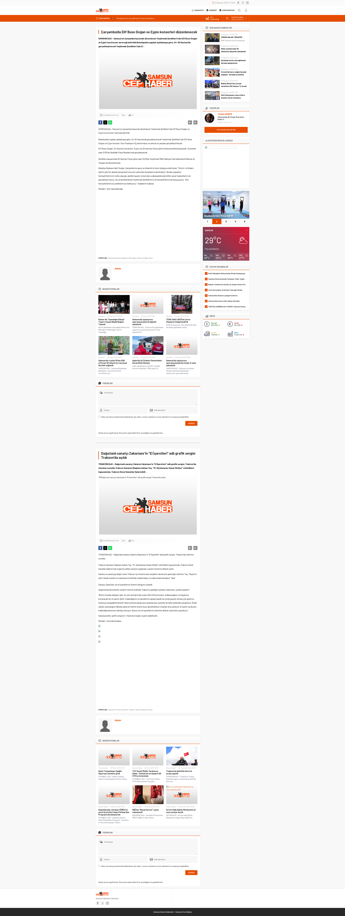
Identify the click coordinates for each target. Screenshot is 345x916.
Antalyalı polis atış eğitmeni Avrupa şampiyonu (135, 18)
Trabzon (132, 710)
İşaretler (125, 710)
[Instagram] (247, 3)
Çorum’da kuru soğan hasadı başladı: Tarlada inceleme (233, 73)
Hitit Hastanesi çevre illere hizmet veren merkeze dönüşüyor (233, 98)
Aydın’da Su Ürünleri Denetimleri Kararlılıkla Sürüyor (147, 361)
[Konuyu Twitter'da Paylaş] (105, 122)
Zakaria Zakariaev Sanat (143, 710)
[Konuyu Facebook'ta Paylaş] (100, 122)
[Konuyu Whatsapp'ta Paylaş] (110, 122)
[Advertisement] (147, 222)
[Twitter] (243, 3)
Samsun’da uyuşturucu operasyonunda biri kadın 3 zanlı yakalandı (181, 363)
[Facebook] (238, 3)
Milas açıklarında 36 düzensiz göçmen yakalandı (233, 50)
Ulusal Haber (103, 768)
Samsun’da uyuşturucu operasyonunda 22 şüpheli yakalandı (144, 321)
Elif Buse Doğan (142, 258)
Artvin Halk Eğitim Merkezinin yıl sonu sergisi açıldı (181, 811)
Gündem (101, 316)
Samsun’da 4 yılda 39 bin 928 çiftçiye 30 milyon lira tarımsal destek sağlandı (112, 363)
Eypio (151, 258)
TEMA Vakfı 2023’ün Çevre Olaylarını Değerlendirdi (178, 320)
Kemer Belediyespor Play (217, 215)
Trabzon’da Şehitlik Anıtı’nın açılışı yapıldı (179, 772)
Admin (118, 268)
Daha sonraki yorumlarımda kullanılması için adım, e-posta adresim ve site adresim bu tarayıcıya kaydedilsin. (145, 417)
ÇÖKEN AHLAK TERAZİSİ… (232, 37)
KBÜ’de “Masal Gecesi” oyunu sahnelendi (145, 811)
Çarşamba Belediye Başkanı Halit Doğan (122, 258)
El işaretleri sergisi (114, 710)
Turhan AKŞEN (225, 114)
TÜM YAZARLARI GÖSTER (226, 130)
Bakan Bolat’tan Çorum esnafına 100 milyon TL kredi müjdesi (234, 86)
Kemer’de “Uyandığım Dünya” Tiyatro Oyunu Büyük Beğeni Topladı (111, 321)
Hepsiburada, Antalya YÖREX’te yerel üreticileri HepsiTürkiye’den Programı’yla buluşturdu (113, 812)
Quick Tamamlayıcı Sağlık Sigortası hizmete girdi (110, 772)
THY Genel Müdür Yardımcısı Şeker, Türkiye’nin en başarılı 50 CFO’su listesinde (146, 773)
